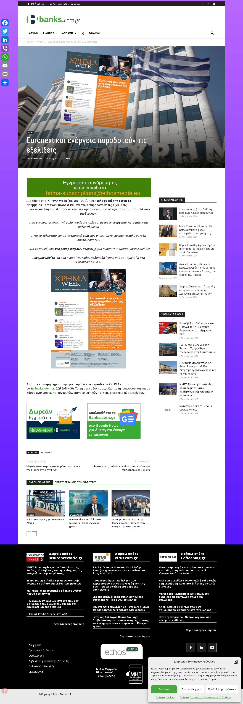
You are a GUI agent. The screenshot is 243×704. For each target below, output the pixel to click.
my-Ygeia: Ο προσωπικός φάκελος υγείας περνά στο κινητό (54, 592)
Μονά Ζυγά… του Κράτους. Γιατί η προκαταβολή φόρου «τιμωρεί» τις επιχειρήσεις (197, 230)
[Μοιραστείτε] (5, 82)
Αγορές (40, 41)
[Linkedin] (208, 3)
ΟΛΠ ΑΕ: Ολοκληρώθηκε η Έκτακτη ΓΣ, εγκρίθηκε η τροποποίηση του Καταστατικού (197, 349)
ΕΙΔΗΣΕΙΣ (48, 33)
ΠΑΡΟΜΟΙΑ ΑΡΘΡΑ (40, 482)
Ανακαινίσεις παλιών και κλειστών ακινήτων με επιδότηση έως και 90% (121, 468)
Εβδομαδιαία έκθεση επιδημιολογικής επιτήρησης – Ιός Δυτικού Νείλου (118, 598)
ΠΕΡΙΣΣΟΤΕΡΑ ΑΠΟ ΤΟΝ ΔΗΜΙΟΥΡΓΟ (75, 482)
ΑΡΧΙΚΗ (33, 33)
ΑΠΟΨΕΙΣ (67, 33)
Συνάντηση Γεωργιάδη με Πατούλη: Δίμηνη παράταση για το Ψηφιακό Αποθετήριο (121, 608)
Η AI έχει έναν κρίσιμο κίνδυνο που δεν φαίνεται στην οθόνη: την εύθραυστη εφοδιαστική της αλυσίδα (53, 604)
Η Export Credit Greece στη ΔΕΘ (47, 614)
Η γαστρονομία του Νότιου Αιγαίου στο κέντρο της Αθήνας (185, 618)
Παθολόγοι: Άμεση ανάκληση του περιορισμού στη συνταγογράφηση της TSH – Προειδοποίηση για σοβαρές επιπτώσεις (119, 585)
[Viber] (5, 48)
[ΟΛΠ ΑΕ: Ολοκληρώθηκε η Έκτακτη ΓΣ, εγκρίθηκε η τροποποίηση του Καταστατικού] (168, 349)
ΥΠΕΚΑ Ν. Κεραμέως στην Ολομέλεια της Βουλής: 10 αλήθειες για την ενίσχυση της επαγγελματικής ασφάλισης (54, 570)
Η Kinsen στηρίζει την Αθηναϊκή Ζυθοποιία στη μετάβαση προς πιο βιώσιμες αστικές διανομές (187, 583)
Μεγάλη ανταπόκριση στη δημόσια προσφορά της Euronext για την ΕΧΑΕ (54, 468)
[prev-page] (29, 533)
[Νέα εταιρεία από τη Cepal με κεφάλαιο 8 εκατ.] (168, 410)
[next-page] (34, 533)
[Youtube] (213, 3)
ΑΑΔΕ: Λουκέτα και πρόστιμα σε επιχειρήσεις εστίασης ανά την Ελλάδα (185, 608)
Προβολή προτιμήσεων (222, 689)
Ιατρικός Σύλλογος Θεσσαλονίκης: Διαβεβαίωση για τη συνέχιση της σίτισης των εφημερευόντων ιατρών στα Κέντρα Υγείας (121, 621)
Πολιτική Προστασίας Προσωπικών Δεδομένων (205, 697)
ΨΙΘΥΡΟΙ (94, 33)
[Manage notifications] (4, 690)
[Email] (5, 65)
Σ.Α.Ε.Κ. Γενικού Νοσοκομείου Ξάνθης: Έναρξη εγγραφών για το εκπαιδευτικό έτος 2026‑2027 (119, 570)
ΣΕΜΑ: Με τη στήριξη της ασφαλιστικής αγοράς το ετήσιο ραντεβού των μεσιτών (54, 582)
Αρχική (30, 41)
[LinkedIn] (5, 40)
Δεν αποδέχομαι (191, 689)
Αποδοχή (164, 689)
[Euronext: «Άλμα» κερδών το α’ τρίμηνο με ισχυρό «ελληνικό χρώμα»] (88, 503)
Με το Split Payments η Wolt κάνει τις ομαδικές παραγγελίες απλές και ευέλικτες (184, 596)
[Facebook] (202, 3)
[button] (236, 661)
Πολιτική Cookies (165, 697)
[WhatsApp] (5, 57)
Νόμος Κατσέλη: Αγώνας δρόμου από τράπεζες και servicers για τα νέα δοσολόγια (197, 249)
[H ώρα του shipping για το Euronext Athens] (46, 503)
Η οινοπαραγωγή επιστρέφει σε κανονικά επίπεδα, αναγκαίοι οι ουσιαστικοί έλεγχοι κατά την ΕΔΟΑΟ (187, 570)
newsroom (36, 158)
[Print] (5, 74)
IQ (82, 33)
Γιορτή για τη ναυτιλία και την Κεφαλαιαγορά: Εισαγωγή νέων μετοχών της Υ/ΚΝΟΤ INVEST (128, 523)
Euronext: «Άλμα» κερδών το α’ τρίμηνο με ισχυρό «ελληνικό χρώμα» (85, 523)
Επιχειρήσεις (76, 515)
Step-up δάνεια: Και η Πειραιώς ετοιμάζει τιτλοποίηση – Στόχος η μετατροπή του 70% (197, 290)
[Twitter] (5, 31)
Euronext (45, 452)
